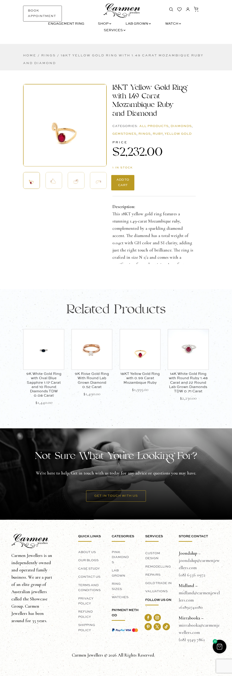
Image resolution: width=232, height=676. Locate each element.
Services (113, 30)
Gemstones (124, 134)
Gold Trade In (158, 583)
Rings (48, 55)
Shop (103, 24)
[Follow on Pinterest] (148, 626)
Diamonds (181, 126)
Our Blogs (88, 560)
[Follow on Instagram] (157, 617)
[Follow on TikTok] (166, 626)
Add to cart (122, 182)
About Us (87, 552)
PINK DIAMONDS (120, 557)
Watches (120, 597)
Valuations (156, 591)
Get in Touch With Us (116, 496)
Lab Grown (137, 24)
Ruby (158, 134)
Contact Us (89, 577)
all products (154, 126)
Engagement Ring (66, 24)
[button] (65, 122)
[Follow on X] (157, 626)
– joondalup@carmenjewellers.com (199, 561)
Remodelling (158, 567)
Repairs (152, 575)
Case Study (89, 569)
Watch (171, 24)
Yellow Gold (178, 134)
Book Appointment (42, 13)
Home (29, 55)
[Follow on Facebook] (148, 617)
